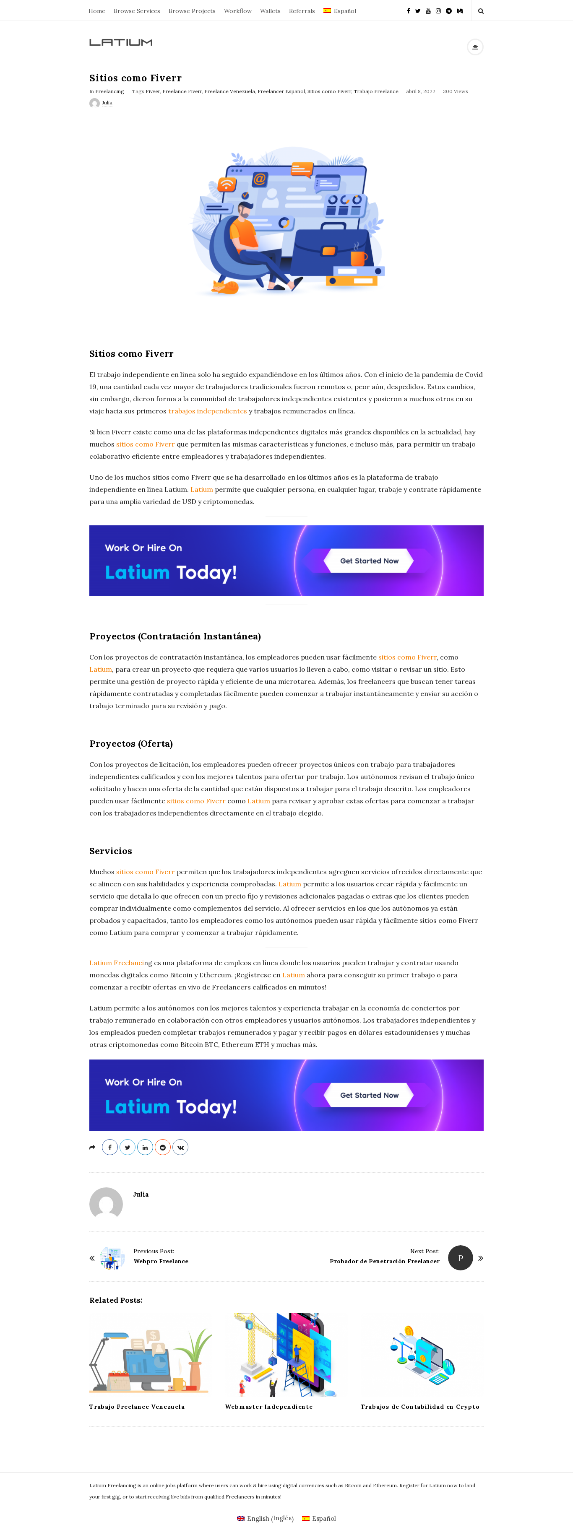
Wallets (270, 11)
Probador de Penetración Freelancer (385, 1261)
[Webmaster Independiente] (286, 1355)
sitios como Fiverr (145, 444)
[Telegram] (449, 10)
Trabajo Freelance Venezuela (137, 1406)
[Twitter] (418, 10)
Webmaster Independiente (269, 1406)
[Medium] (460, 10)
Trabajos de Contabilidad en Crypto (420, 1406)
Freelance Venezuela (229, 91)
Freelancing (109, 91)
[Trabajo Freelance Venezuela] (150, 1355)
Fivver (153, 91)
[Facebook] (408, 10)
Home (97, 11)
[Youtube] (428, 10)
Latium (201, 489)
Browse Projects (192, 11)
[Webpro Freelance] (112, 1257)
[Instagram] (438, 10)
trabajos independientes (207, 411)
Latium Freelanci (116, 962)
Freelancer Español (281, 91)
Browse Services (137, 11)
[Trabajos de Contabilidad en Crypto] (422, 1355)
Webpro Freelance (160, 1261)
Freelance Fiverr (182, 91)
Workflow (238, 11)
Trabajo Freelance (376, 91)
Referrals (302, 11)
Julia (107, 102)
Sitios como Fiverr (329, 91)
